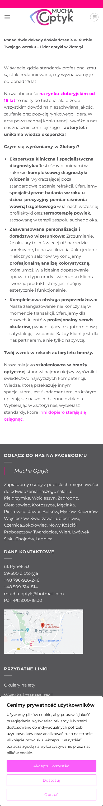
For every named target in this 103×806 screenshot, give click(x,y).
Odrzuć (51, 794)
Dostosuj (51, 780)
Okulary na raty (19, 685)
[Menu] (7, 17)
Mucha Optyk (31, 470)
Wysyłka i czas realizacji (28, 695)
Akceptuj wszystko (51, 766)
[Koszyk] (94, 17)
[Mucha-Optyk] (51, 17)
